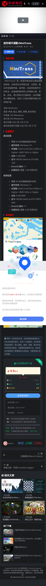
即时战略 (19, 47)
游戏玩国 (24, 568)
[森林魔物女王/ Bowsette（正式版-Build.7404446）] (8, 541)
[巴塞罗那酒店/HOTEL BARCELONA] (8, 532)
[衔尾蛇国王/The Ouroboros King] (34, 486)
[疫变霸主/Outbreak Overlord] (12, 508)
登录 (36, 4)
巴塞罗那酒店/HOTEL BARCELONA (27, 530)
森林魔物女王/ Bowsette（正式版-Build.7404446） (28, 539)
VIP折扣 (24, 378)
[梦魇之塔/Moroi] (8, 549)
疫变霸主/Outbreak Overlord (12, 520)
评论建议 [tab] (34, 52)
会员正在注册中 (31, 577)
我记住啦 (23, 319)
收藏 (30, 443)
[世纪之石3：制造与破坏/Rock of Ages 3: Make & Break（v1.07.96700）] (34, 508)
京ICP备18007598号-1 (17, 577)
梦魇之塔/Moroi (20, 547)
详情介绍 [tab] (10, 52)
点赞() (38, 443)
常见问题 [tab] (22, 52)
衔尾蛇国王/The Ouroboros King (34, 498)
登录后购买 (24, 396)
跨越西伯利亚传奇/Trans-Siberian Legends (28, 556)
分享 (21, 443)
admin (10, 443)
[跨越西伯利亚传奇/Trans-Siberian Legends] (8, 558)
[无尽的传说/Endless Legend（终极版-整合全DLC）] (12, 486)
